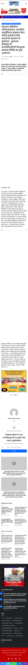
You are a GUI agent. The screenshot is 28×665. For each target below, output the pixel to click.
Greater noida (17, 630)
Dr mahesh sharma (18, 618)
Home (4, 20)
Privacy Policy (13, 655)
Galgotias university (6, 620)
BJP (3, 618)
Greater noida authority (7, 633)
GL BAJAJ (16, 628)
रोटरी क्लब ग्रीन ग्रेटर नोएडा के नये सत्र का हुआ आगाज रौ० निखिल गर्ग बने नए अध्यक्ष (21, 521)
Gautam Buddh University (7, 623)
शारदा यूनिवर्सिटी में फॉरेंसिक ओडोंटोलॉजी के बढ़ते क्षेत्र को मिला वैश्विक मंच (7, 521)
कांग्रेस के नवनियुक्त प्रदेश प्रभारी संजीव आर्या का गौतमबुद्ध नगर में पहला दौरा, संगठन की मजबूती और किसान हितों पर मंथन (21, 511)
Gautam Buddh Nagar (16, 620)
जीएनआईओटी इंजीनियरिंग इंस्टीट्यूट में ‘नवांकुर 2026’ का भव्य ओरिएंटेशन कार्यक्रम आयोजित (7, 510)
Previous (3, 381)
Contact (19, 655)
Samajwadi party (10, 635)
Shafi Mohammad (7, 56)
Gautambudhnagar (10, 20)
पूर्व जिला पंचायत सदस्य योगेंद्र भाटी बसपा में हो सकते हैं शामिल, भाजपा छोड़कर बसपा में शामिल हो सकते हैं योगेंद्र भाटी (7, 539)
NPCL (3, 635)
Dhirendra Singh (9, 618)
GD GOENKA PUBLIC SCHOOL (8, 625)
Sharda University (19, 635)
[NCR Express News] (14, 3)
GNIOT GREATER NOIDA (7, 630)
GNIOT (21, 628)
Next (25, 381)
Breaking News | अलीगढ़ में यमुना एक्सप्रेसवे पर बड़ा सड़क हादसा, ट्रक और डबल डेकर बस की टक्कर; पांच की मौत (20, 552)
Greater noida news (16, 23)
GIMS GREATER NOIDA (7, 628)
